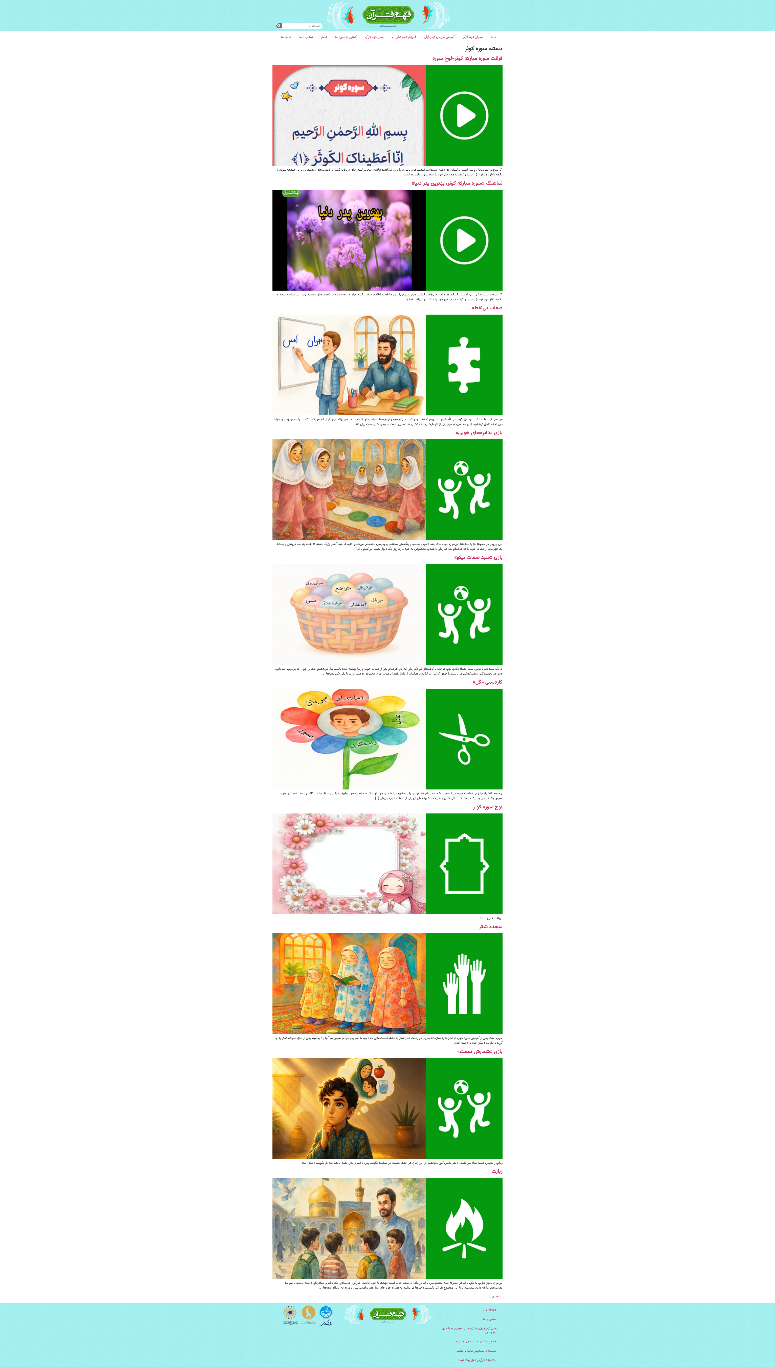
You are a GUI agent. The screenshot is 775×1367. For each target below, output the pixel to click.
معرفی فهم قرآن (473, 37)
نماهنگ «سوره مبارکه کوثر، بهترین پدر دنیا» (457, 183)
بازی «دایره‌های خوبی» (479, 433)
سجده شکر (491, 927)
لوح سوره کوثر (488, 807)
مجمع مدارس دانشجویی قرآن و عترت (472, 1341)
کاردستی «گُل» (488, 682)
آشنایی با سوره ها (346, 37)
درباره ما (286, 37)
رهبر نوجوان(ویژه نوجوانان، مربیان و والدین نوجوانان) (469, 1330)
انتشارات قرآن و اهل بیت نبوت (477, 1360)
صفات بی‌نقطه (487, 308)
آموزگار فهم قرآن (406, 37)
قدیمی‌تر (495, 1296)
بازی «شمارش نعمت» (480, 1052)
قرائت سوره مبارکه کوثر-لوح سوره (467, 58)
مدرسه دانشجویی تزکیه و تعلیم (476, 1350)
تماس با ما (306, 37)
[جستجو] (279, 25)
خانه (493, 37)
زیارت (497, 1171)
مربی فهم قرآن (374, 37)
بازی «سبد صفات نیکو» (478, 557)
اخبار (324, 37)
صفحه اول (489, 1309)
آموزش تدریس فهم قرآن (439, 37)
